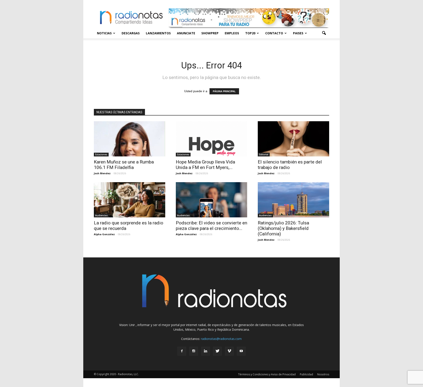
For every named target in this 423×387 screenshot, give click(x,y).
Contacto (274, 33)
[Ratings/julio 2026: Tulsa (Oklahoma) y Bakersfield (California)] (293, 199)
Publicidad (306, 374)
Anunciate (186, 33)
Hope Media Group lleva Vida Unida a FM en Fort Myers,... (205, 164)
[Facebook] (181, 351)
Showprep (210, 33)
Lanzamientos (158, 33)
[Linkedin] (205, 351)
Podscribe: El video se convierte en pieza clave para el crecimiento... (211, 225)
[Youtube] (241, 351)
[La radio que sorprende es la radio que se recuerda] (129, 199)
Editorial (263, 154)
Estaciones (101, 154)
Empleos (232, 33)
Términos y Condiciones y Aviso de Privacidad (267, 374)
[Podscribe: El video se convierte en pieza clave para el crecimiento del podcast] (211, 199)
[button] (324, 33)
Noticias (104, 33)
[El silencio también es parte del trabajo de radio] (293, 138)
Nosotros (323, 374)
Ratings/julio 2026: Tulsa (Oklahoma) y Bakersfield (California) (283, 228)
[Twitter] (217, 351)
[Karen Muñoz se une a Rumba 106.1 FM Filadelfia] (129, 138)
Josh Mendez (102, 173)
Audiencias (101, 215)
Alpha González (104, 234)
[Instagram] (193, 351)
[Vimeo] (229, 351)
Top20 (250, 33)
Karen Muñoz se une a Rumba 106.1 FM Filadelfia (124, 164)
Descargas (131, 33)
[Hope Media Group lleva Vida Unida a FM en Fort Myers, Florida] (211, 138)
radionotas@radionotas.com (221, 339)
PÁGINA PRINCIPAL (224, 91)
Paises (298, 33)
